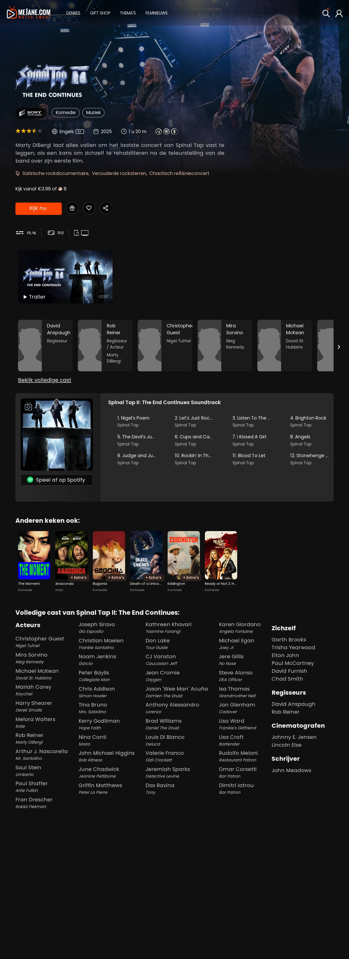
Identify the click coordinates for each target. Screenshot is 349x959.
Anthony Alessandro (172, 708)
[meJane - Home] (29, 12)
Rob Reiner (29, 738)
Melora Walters (35, 722)
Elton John (285, 655)
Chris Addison (97, 692)
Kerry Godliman (99, 724)
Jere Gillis (231, 659)
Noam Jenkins (97, 659)
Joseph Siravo (97, 627)
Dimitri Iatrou (236, 788)
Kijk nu (38, 208)
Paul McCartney (293, 663)
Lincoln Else (287, 745)
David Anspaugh (294, 704)
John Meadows (291, 770)
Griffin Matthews (100, 788)
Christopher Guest (39, 642)
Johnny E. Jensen (294, 737)
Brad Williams (164, 724)
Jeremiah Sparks (168, 772)
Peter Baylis (94, 676)
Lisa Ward (237, 724)
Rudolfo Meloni (238, 756)
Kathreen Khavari (169, 627)
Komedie (66, 112)
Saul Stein (28, 770)
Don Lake (158, 643)
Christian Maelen (101, 643)
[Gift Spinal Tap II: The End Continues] (72, 208)
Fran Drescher (34, 802)
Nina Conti (92, 740)
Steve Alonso (236, 676)
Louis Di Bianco (165, 740)
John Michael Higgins (107, 756)
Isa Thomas (237, 692)
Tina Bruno (93, 708)
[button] (73, 12)
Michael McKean (37, 674)
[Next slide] (339, 346)
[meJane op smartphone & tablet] (77, 233)
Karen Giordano (240, 627)
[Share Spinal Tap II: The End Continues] (105, 208)
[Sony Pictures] (31, 113)
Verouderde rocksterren (119, 173)
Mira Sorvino (31, 658)
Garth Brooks (289, 639)
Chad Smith (287, 679)
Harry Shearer (33, 706)
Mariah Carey (33, 690)
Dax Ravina (160, 788)
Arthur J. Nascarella (41, 754)
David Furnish (289, 671)
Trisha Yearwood (293, 647)
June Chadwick (99, 772)
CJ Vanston (161, 659)
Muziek (93, 112)
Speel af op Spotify (60, 480)
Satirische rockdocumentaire (56, 173)
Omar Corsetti (238, 772)
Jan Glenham (237, 708)
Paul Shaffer (31, 786)
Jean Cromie (163, 676)
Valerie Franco (165, 756)
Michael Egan (236, 643)
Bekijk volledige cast (44, 380)
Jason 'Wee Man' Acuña (177, 692)
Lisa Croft (231, 740)
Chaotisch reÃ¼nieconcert (179, 173)
